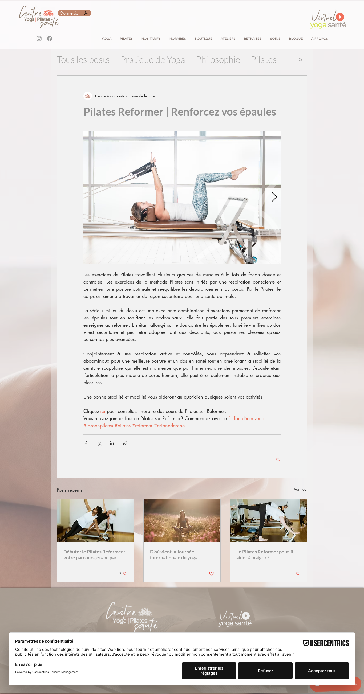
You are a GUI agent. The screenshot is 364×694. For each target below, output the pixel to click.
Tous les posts (83, 59)
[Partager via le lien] (125, 443)
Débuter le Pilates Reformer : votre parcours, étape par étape (94, 554)
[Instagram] (39, 38)
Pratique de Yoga (152, 59)
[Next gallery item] (274, 197)
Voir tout (300, 489)
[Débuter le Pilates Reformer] (95, 520)
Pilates (264, 59)
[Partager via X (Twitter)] (99, 443)
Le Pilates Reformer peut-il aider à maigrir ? (264, 554)
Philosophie (218, 59)
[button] (203, 38)
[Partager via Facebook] (85, 443)
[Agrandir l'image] (182, 197)
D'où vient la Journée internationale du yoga (173, 554)
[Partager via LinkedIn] (112, 443)
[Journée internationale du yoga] (182, 520)
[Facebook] (49, 38)
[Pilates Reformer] (268, 520)
